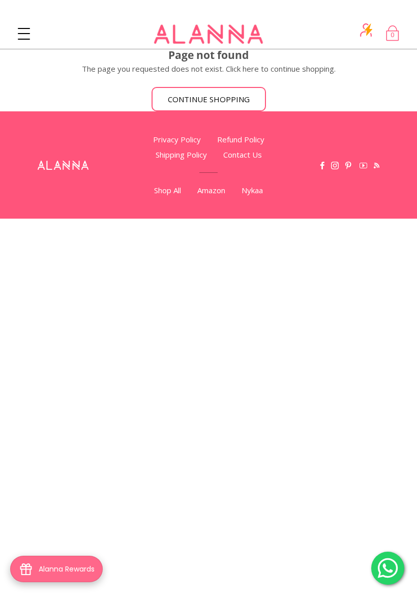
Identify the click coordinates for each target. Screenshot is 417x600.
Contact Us (242, 154)
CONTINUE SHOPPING (209, 99)
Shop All (167, 190)
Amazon (211, 190)
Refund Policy (240, 139)
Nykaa (252, 190)
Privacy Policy (177, 139)
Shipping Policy (181, 154)
